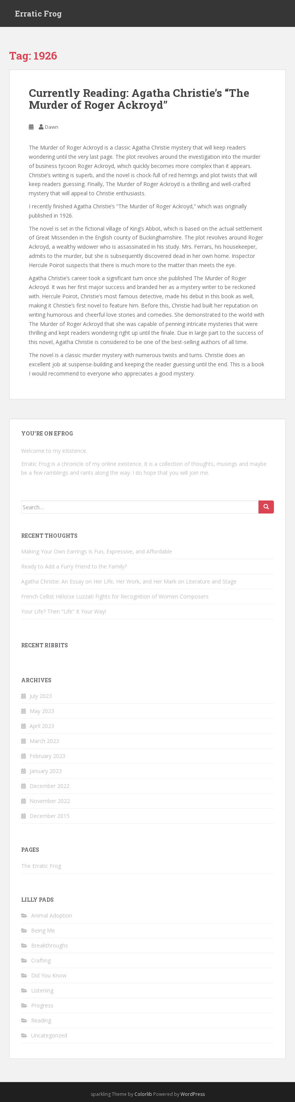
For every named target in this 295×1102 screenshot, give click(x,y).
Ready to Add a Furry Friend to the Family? (74, 566)
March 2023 (44, 741)
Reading (41, 1020)
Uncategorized (49, 1035)
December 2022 (50, 786)
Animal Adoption (51, 915)
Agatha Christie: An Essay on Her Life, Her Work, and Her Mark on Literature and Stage (129, 581)
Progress (42, 1005)
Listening (42, 990)
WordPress (193, 1094)
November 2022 (50, 800)
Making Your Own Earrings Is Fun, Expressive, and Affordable (96, 551)
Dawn (51, 126)
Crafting (41, 960)
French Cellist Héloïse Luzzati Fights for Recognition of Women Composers (115, 596)
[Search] (266, 507)
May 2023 (42, 711)
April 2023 (42, 726)
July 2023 (41, 696)
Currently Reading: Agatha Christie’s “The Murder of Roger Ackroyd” (139, 99)
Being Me (43, 930)
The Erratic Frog (41, 865)
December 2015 (50, 815)
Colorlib (143, 1094)
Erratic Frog (38, 13)
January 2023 (46, 771)
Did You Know (48, 975)
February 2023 (47, 756)
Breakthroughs (49, 945)
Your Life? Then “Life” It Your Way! (63, 611)
